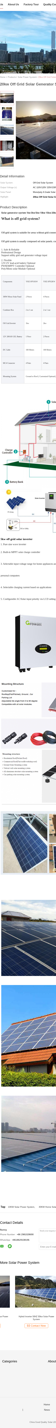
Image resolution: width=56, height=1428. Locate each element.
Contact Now (23, 1325)
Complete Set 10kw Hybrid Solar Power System (21, 1317)
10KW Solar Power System (21, 1207)
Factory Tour (31, 4)
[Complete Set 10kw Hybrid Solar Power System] (21, 1291)
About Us (13, 4)
